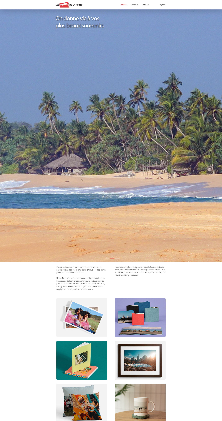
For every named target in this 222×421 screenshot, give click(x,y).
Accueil (123, 5)
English (162, 5)
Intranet (146, 5)
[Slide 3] (117, 258)
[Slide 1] (107, 258)
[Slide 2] (112, 258)
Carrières (134, 5)
